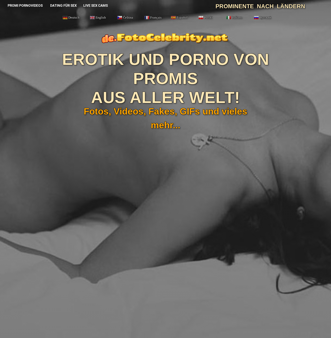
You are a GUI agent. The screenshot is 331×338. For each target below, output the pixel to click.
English (101, 17)
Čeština (128, 17)
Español (182, 17)
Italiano (237, 17)
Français (156, 17)
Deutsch (73, 17)
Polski (208, 17)
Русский (265, 17)
